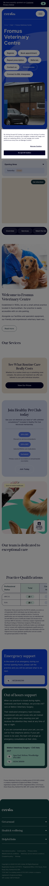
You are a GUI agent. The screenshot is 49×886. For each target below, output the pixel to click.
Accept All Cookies (24, 153)
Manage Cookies (36, 146)
